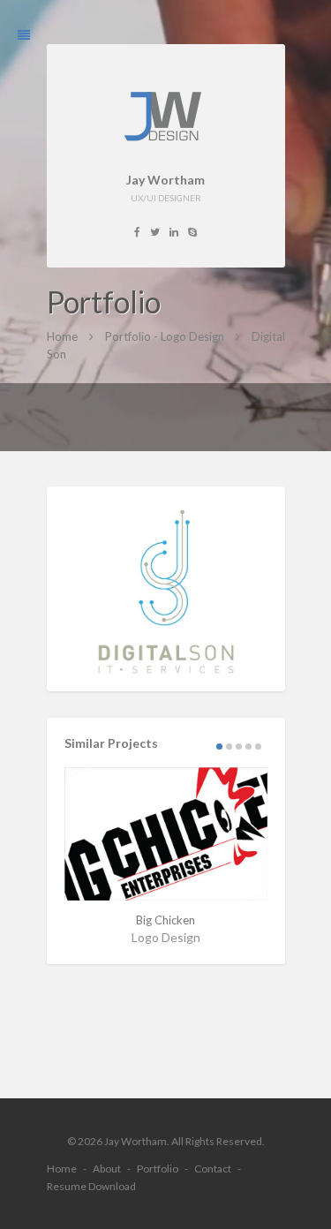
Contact (212, 1168)
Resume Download (91, 1186)
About (107, 1168)
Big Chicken (165, 920)
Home (62, 1168)
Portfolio (157, 1168)
